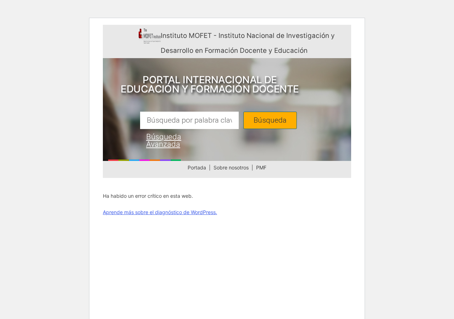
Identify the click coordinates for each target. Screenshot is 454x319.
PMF (261, 167)
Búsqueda (270, 120)
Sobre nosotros (231, 167)
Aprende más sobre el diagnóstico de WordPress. (160, 212)
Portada (197, 167)
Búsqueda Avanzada (163, 140)
